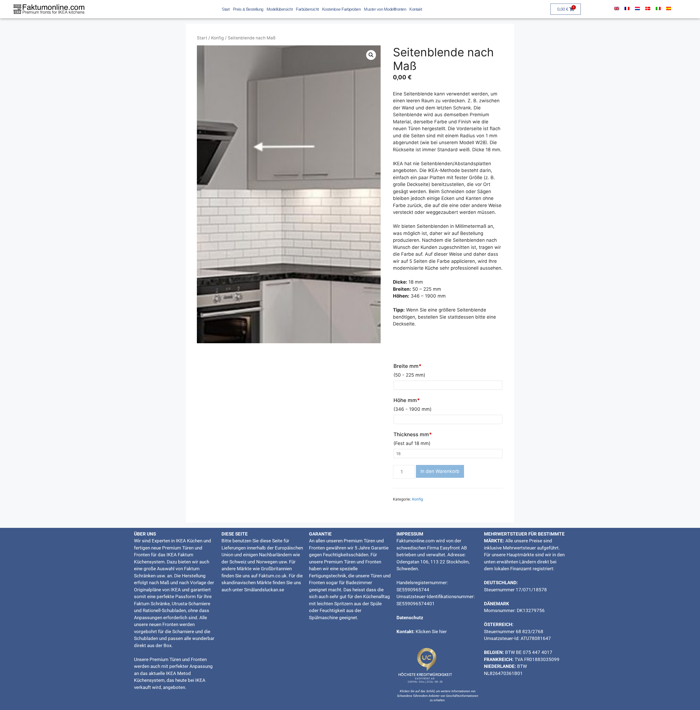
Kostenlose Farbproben (341, 9)
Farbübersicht (307, 9)
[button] (371, 55)
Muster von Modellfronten (385, 9)
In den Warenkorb (440, 471)
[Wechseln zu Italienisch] (658, 8)
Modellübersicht (280, 9)
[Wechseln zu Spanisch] (668, 8)
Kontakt (415, 9)
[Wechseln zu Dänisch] (648, 8)
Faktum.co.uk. (273, 575)
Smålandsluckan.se (264, 589)
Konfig (217, 37)
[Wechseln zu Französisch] (627, 8)
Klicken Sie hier (431, 631)
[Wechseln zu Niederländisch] (637, 8)
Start (226, 9)
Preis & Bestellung (248, 9)
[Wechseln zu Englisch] (616, 8)
